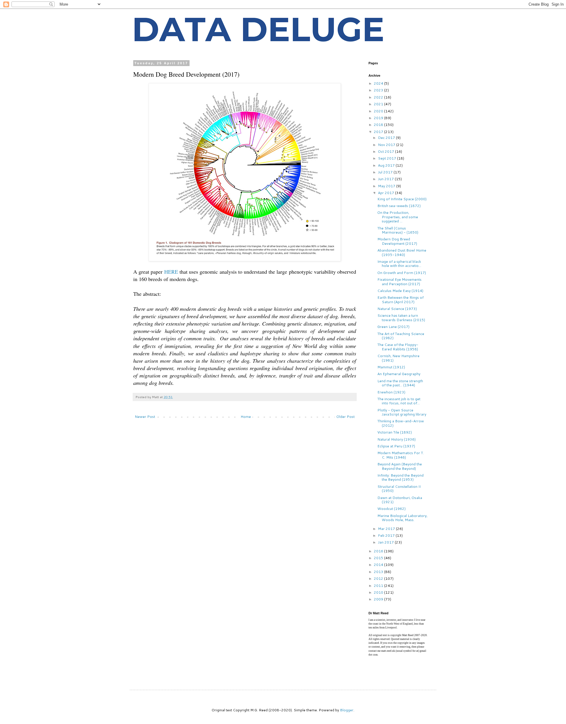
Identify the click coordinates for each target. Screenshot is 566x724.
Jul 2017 (386, 172)
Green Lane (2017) (393, 326)
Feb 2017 (387, 535)
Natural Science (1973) (397, 308)
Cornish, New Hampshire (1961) (398, 357)
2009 (379, 599)
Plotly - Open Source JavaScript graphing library (401, 412)
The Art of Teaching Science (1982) (400, 335)
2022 (379, 97)
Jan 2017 (386, 542)
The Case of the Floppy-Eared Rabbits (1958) (397, 346)
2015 (379, 557)
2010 (379, 592)
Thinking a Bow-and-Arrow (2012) (400, 423)
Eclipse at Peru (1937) (396, 446)
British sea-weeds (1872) (399, 205)
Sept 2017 (387, 158)
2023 (379, 90)
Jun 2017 (386, 178)
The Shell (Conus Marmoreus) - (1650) (397, 230)
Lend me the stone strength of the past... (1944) (400, 383)
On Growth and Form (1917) (401, 272)
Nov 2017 (387, 144)
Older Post (345, 416)
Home (246, 416)
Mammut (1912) (391, 367)
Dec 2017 (387, 137)
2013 (379, 571)
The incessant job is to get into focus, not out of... (398, 400)
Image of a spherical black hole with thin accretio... (399, 263)
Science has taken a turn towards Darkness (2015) (401, 317)
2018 (379, 124)
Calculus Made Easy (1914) (400, 290)
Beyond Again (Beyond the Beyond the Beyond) (399, 466)
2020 (379, 111)
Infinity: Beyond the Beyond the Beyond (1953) (400, 477)
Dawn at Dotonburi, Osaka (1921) (399, 499)
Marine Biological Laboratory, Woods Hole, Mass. (402, 517)
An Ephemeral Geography (398, 373)
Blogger (346, 709)
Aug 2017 (387, 165)
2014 (379, 564)
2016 (379, 551)
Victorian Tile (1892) (394, 432)
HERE (171, 271)
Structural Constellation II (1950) (399, 488)
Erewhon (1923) (391, 392)
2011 (379, 585)
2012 (379, 578)
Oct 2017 (386, 151)
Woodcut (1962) (391, 508)
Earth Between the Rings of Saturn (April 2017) (400, 299)
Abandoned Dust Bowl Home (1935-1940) (401, 252)
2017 (379, 131)
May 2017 (387, 185)
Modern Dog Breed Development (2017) (397, 241)
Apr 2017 (386, 192)
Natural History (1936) (396, 439)
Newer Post (145, 416)
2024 (379, 83)
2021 (379, 103)
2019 (379, 117)
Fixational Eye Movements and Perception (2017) (399, 281)
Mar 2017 (387, 528)
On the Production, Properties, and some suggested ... (397, 217)
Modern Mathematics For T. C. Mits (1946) (400, 454)
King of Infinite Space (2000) (402, 198)
